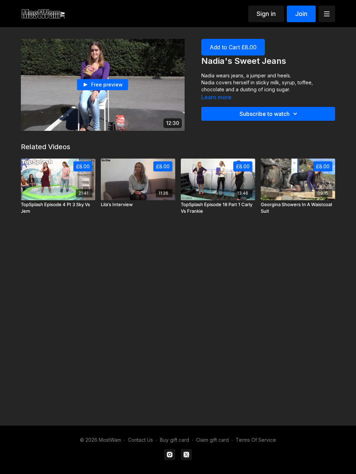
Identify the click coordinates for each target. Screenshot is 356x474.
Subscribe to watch (265, 113)
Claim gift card (212, 440)
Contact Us (140, 440)
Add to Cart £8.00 (233, 47)
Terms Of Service (256, 440)
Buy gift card (174, 440)
